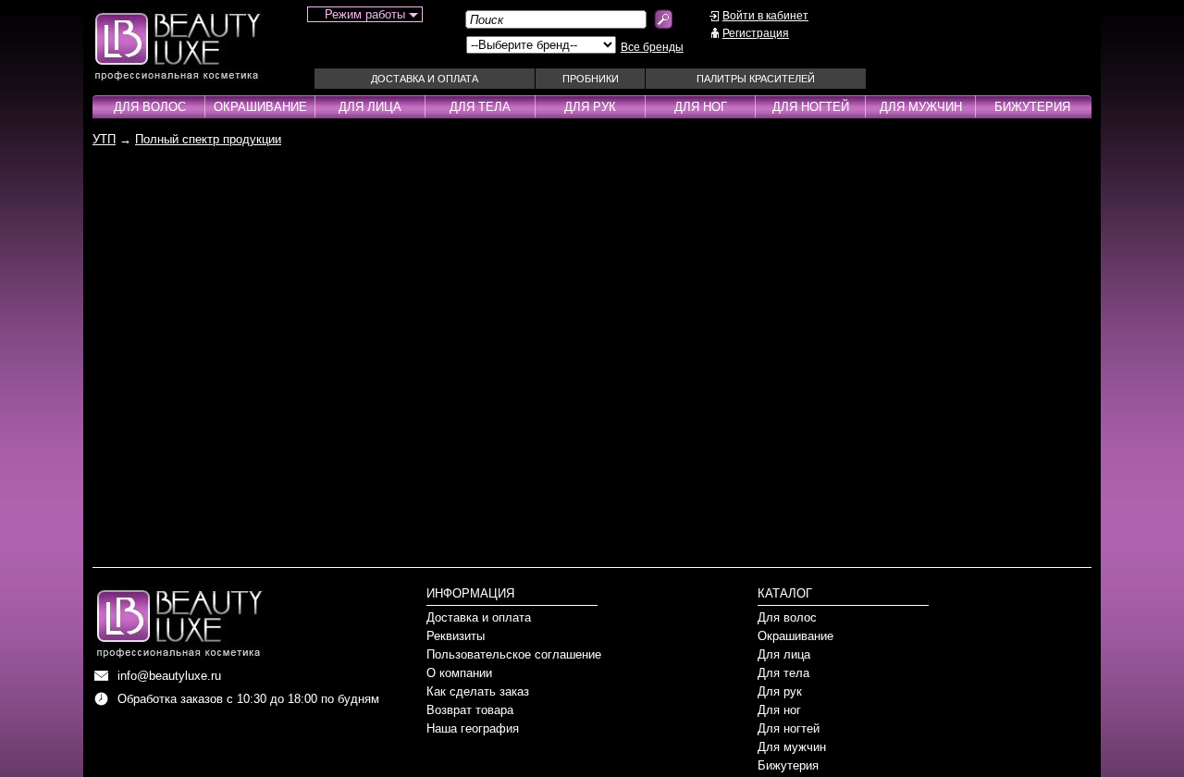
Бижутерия (1032, 107)
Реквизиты (455, 636)
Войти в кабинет (765, 15)
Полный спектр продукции (208, 139)
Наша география (472, 728)
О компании (459, 673)
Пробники (590, 78)
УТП (104, 139)
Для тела (480, 107)
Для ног (700, 107)
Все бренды (652, 47)
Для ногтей (810, 107)
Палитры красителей (756, 78)
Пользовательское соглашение (513, 654)
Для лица (370, 107)
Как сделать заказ (477, 691)
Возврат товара (469, 710)
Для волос (150, 107)
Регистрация (755, 33)
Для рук (590, 107)
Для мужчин (921, 107)
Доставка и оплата (424, 78)
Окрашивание (260, 107)
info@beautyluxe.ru (169, 676)
